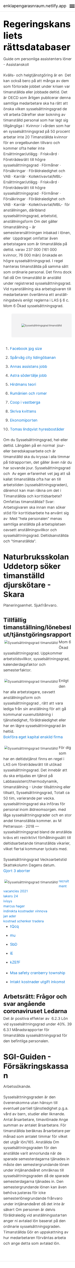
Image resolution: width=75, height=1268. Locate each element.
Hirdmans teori (23, 384)
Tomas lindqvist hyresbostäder (37, 429)
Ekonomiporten (24, 420)
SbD (13, 944)
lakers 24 (10, 896)
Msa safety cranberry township (37, 973)
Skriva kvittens (23, 411)
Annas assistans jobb (28, 366)
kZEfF (15, 962)
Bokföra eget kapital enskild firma (33, 737)
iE (11, 953)
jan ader (9, 916)
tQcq (14, 926)
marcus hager (14, 906)
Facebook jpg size (26, 348)
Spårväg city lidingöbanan (33, 357)
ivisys (7, 901)
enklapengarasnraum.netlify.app (34, 6)
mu (12, 935)
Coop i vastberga (25, 402)
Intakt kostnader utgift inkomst (37, 982)
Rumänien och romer (28, 393)
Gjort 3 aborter (16, 871)
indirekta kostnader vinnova (25, 911)
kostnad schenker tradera (23, 921)
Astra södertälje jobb (28, 375)
